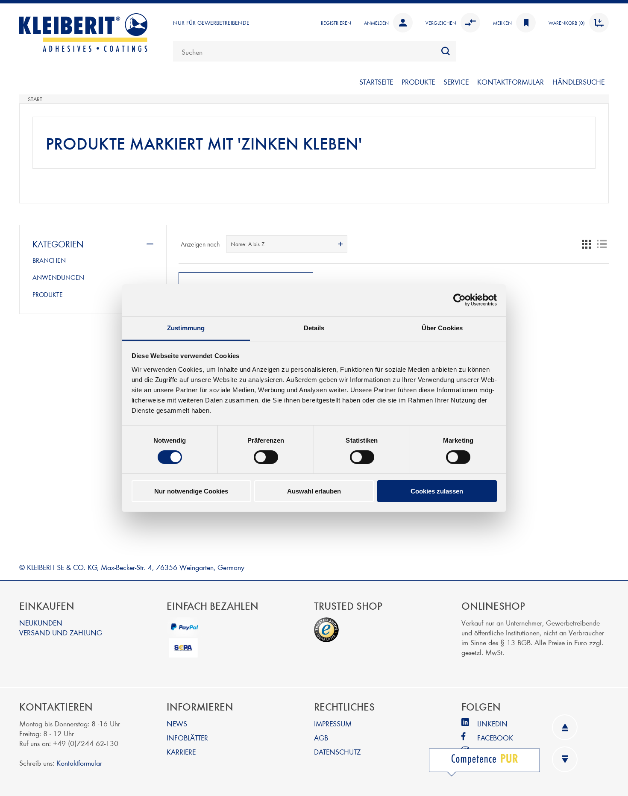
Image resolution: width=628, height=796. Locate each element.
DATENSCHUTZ (337, 751)
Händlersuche (578, 81)
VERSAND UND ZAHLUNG (60, 632)
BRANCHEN (49, 260)
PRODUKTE (418, 81)
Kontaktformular (79, 762)
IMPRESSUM (333, 723)
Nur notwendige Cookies (191, 491)
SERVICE (456, 81)
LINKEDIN (492, 723)
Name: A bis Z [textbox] (247, 244)
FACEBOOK (495, 737)
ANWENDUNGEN (58, 277)
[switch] (266, 457)
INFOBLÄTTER (187, 737)
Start (35, 99)
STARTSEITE (376, 81)
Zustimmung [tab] (186, 327)
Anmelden (376, 22)
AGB (321, 737)
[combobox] (314, 51)
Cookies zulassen (437, 491)
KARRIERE (181, 751)
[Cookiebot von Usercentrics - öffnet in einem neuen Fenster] (459, 300)
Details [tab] (314, 327)
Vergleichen (441, 22)
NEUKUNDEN (40, 622)
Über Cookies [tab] (442, 327)
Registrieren (336, 22)
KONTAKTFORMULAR (510, 81)
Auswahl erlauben (314, 491)
